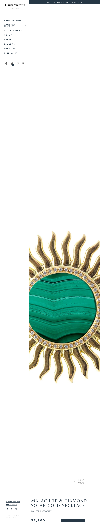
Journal (9, 44)
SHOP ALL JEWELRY (10, 25)
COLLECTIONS (12, 30)
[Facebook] (7, 509)
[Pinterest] (11, 509)
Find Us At (11, 53)
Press (8, 39)
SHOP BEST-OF (13, 20)
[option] (64, 249)
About (8, 35)
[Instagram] (15, 509)
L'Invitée (10, 48)
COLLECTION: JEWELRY (41, 511)
